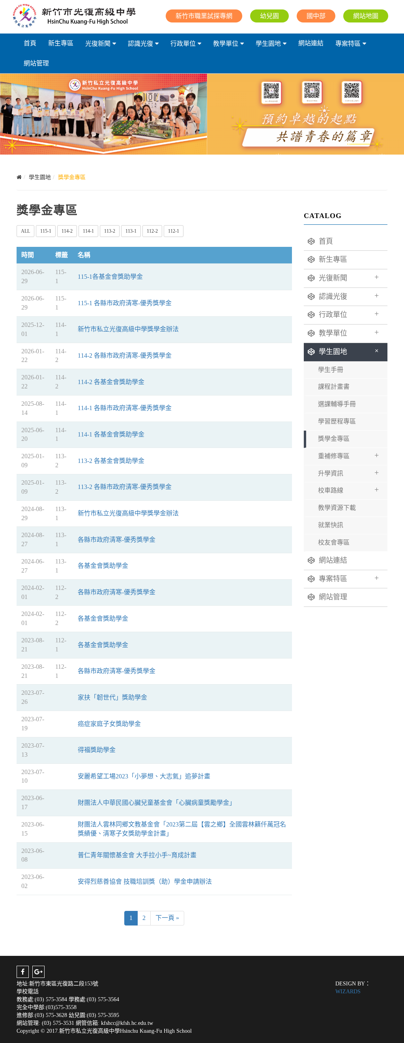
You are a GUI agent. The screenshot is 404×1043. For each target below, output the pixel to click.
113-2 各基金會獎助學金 (111, 460)
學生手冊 (330, 369)
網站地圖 (365, 16)
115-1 (45, 231)
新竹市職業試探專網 (204, 16)
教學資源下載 (337, 507)
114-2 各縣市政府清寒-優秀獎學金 (125, 355)
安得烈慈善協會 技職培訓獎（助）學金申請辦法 (145, 881)
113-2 (109, 231)
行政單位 (183, 43)
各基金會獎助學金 (103, 565)
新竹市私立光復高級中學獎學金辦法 (128, 329)
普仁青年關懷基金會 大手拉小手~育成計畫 (137, 855)
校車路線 (348, 489)
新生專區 (60, 43)
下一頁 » (167, 917)
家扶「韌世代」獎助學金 (112, 697)
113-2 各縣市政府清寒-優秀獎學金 (125, 486)
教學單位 (225, 43)
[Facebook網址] (23, 972)
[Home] (19, 177)
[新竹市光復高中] (74, 16)
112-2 (152, 231)
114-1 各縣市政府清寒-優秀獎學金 (125, 408)
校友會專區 (334, 542)
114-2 (67, 231)
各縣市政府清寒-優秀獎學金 (116, 539)
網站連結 (311, 43)
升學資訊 (348, 472)
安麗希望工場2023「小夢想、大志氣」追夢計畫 (144, 776)
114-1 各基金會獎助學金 (111, 434)
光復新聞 (97, 43)
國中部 (316, 16)
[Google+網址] (38, 972)
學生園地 (268, 43)
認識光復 (140, 43)
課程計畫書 (334, 386)
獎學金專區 (334, 438)
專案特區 (348, 43)
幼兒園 (269, 16)
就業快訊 (330, 525)
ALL (25, 231)
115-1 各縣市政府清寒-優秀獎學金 (125, 303)
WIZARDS (348, 991)
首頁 (30, 43)
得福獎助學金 (97, 749)
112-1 (173, 231)
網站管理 (36, 63)
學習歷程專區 (337, 421)
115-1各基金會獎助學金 (110, 276)
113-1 (131, 231)
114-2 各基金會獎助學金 (111, 382)
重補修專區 (348, 455)
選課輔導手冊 (337, 404)
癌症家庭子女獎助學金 (109, 723)
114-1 (88, 231)
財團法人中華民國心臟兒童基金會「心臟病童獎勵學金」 (157, 802)
